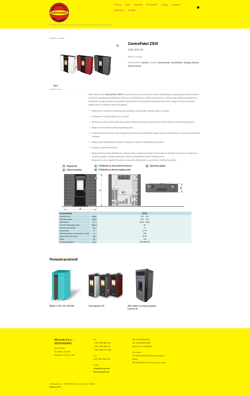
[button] (117, 45)
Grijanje (187, 62)
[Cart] (198, 7)
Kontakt (131, 10)
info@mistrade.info (101, 368)
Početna (53, 38)
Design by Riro (55, 387)
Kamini (61, 38)
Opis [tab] (55, 85)
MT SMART (151, 5)
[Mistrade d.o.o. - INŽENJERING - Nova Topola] (59, 21)
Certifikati (176, 5)
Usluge (164, 5)
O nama (117, 5)
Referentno (119, 10)
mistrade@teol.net (101, 372)
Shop (127, 5)
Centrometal (164, 62)
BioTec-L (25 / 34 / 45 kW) (61, 306)
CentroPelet (177, 62)
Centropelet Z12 (96, 306)
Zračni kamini (134, 66)
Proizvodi (138, 5)
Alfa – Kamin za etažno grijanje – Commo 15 (142, 307)
